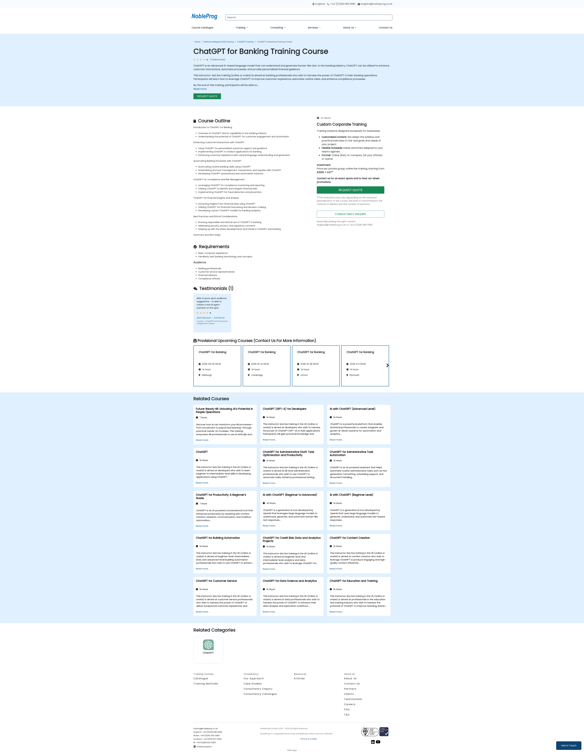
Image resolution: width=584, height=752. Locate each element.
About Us (349, 27)
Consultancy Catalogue (260, 694)
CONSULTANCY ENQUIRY (350, 214)
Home (197, 41)
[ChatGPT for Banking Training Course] (207, 16)
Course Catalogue (202, 27)
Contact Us (385, 27)
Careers (349, 704)
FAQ (347, 709)
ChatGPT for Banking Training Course (274, 41)
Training (241, 27)
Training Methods (205, 683)
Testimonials (353, 699)
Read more (200, 89)
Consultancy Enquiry (258, 689)
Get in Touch (568, 745)
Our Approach (254, 678)
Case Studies (253, 683)
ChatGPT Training (245, 41)
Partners (350, 689)
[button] (387, 365)
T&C (347, 714)
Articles (299, 678)
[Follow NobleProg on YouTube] (378, 741)
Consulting (277, 27)
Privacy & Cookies (309, 739)
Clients (349, 694)
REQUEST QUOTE (207, 96)
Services (313, 27)
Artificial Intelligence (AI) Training (218, 41)
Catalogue (200, 678)
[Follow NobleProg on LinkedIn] (373, 741)
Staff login (292, 750)
